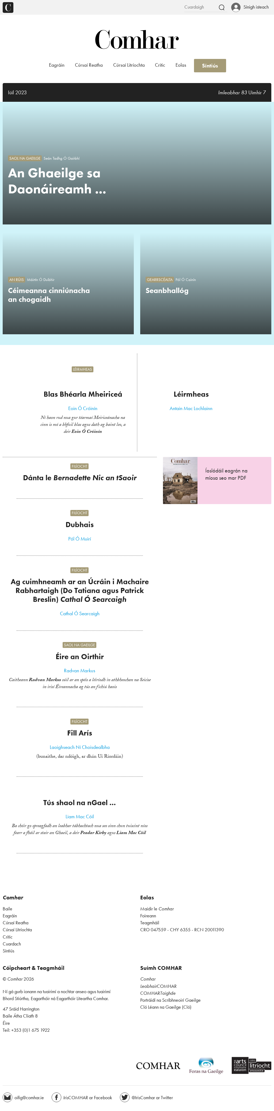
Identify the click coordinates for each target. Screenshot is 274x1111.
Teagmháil (149, 923)
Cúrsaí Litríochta (129, 65)
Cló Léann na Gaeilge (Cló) (165, 1007)
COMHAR (158, 986)
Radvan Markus (79, 670)
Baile (7, 909)
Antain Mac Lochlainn (191, 408)
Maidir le (157, 909)
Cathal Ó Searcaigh (80, 613)
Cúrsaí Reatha (89, 65)
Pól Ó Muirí (79, 539)
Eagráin (56, 65)
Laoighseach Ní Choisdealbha (80, 747)
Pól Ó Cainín (186, 279)
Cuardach (12, 944)
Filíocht (79, 466)
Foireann (148, 916)
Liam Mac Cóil (80, 816)
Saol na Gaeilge (24, 158)
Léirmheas (82, 369)
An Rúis (16, 279)
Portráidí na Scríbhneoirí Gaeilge (170, 1000)
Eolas (181, 65)
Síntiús (210, 65)
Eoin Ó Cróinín (82, 408)
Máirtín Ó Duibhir (40, 279)
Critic (160, 65)
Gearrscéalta (160, 279)
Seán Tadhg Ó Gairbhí (61, 158)
